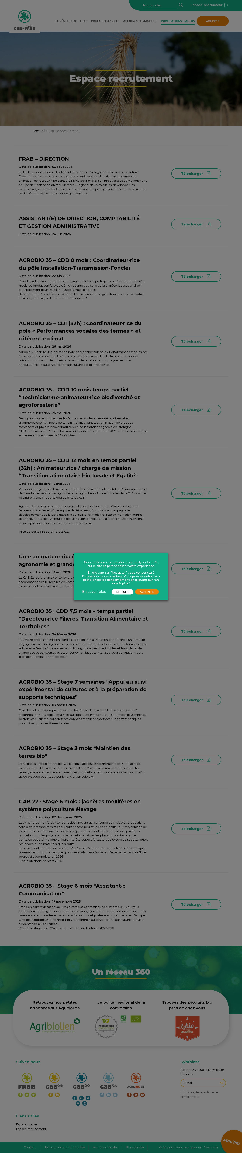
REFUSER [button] (122, 591)
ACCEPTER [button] (147, 591)
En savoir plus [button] (94, 592)
